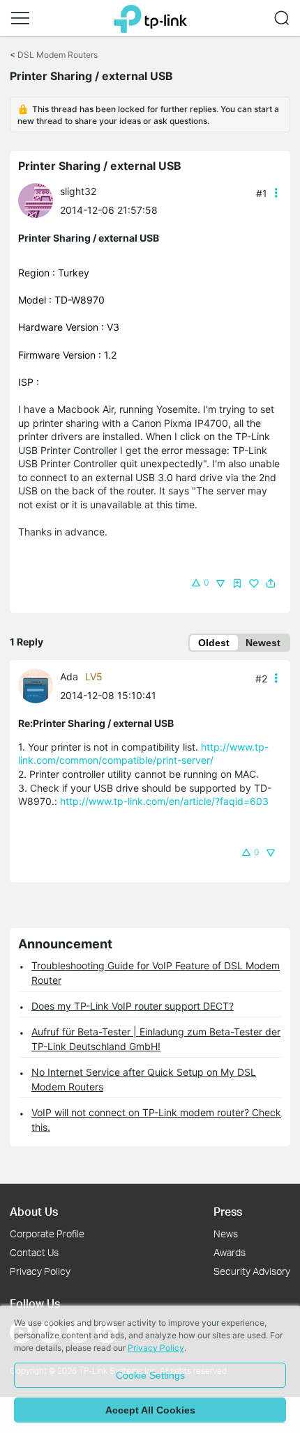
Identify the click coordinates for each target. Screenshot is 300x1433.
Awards (229, 1252)
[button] (20, 18)
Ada (69, 676)
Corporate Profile (47, 1233)
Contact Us (34, 1252)
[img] (237, 583)
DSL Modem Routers (57, 54)
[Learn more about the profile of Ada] (39, 685)
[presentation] (35, 200)
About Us (34, 1211)
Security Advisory (251, 1271)
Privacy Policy (40, 1271)
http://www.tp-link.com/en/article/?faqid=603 (164, 801)
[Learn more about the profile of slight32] (39, 199)
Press (227, 1211)
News (225, 1233)
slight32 (78, 191)
